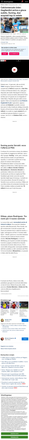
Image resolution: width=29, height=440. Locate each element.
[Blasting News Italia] (8, 2)
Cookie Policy (11, 430)
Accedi (26, 1)
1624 (2, 400)
